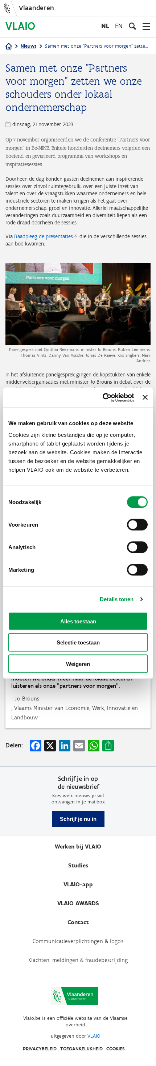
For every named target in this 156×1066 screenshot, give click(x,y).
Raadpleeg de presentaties (43, 236)
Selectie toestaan (78, 642)
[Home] (8, 47)
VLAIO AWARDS (78, 903)
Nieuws (28, 46)
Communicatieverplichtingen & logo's (78, 941)
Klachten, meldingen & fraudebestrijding (78, 960)
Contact (78, 922)
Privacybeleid (40, 1049)
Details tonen (117, 599)
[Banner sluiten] (145, 397)
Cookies (115, 1049)
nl (105, 25)
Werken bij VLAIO (78, 846)
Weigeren (78, 663)
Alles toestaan (78, 621)
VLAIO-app (78, 884)
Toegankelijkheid (81, 1049)
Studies (78, 865)
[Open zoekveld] (132, 26)
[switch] (137, 524)
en (119, 25)
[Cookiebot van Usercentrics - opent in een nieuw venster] (102, 397)
